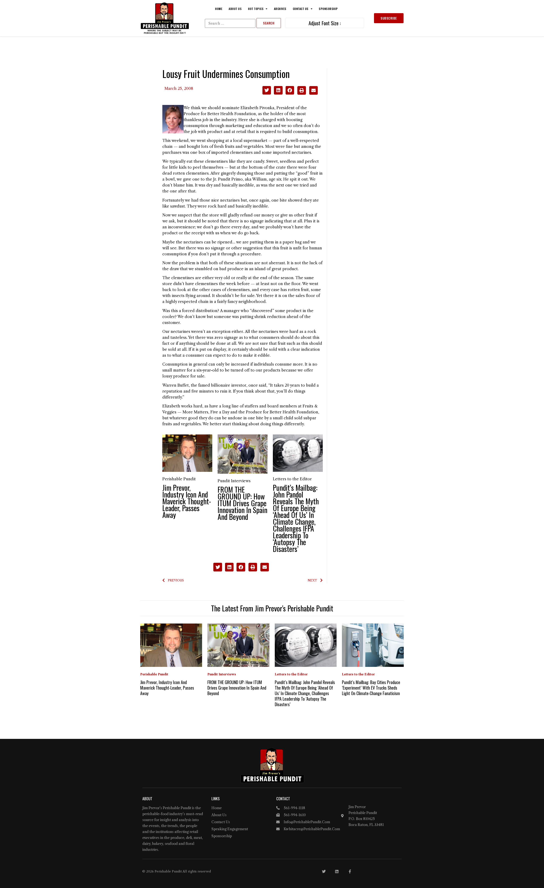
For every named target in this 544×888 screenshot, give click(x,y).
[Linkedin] (337, 871)
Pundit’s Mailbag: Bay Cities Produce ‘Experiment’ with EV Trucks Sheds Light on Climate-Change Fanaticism (371, 687)
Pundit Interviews (234, 481)
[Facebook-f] (350, 871)
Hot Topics (256, 9)
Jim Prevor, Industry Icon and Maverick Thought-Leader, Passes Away (186, 501)
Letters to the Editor (292, 479)
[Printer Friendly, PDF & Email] (307, 93)
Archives (280, 9)
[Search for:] (230, 23)
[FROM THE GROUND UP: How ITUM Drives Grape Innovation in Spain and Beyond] (243, 453)
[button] (266, 90)
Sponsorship (328, 9)
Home (218, 9)
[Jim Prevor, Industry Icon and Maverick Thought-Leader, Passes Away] (187, 453)
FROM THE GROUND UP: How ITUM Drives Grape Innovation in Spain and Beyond (242, 503)
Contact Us (301, 9)
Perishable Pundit (179, 479)
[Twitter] (324, 871)
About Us (235, 9)
